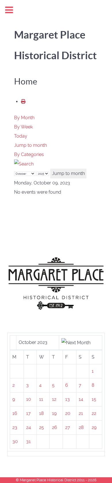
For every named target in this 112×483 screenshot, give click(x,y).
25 (41, 427)
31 (28, 441)
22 (94, 413)
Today (20, 136)
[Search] (24, 163)
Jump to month (30, 145)
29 (94, 427)
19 (54, 413)
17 (28, 413)
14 (81, 399)
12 (54, 399)
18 (41, 413)
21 (81, 413)
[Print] (23, 101)
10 (28, 399)
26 (54, 427)
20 (67, 413)
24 (28, 427)
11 (41, 399)
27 (67, 427)
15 (94, 399)
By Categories (29, 154)
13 (67, 399)
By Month (24, 117)
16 (14, 413)
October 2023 (33, 342)
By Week (23, 127)
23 (14, 427)
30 (15, 441)
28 (81, 427)
